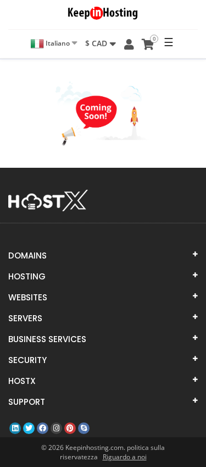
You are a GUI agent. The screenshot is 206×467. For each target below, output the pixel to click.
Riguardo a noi (125, 456)
